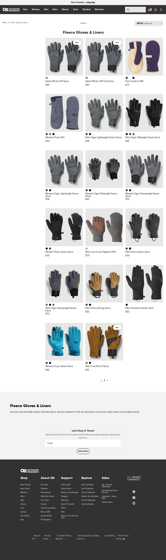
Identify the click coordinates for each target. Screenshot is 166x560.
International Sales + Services (110, 492)
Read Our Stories (47, 496)
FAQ (62, 512)
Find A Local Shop (48, 508)
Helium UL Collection (89, 496)
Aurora (47, 363)
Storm (47, 305)
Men (46, 9)
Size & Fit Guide (67, 504)
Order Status (66, 489)
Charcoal (47, 134)
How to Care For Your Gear (69, 517)
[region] (83, 2)
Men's (22, 496)
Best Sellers (25, 489)
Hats (22, 500)
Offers (63, 508)
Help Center (66, 485)
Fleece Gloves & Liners (19, 23)
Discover (99, 9)
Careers (44, 504)
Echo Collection (87, 504)
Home (5, 23)
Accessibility (110, 536)
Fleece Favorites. (78, 2)
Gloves (23, 504)
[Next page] (107, 380)
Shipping (64, 496)
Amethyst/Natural (127, 78)
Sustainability (46, 516)
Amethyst (50, 134)
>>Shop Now (90, 2)
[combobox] (135, 9)
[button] (161, 9)
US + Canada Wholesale (107, 486)
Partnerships (46, 493)
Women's (24, 493)
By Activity (25, 516)
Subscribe (83, 451)
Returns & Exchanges (69, 493)
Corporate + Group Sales (109, 497)
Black (133, 78)
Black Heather (47, 78)
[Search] (121, 9)
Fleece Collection (88, 493)
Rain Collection (87, 485)
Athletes (44, 489)
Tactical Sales (107, 502)
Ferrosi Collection (88, 500)
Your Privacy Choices (122, 537)
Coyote (133, 134)
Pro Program (46, 520)
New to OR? (45, 512)
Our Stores (45, 500)
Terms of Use (36, 537)
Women (36, 9)
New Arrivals (25, 485)
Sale (22, 520)
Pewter (87, 248)
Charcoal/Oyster (130, 78)
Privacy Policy (47, 537)
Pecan (87, 363)
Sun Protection (87, 489)
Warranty (65, 500)
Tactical (23, 512)
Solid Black (47, 248)
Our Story (45, 485)
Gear (22, 508)
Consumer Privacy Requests (63, 537)
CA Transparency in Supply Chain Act (88, 537)
